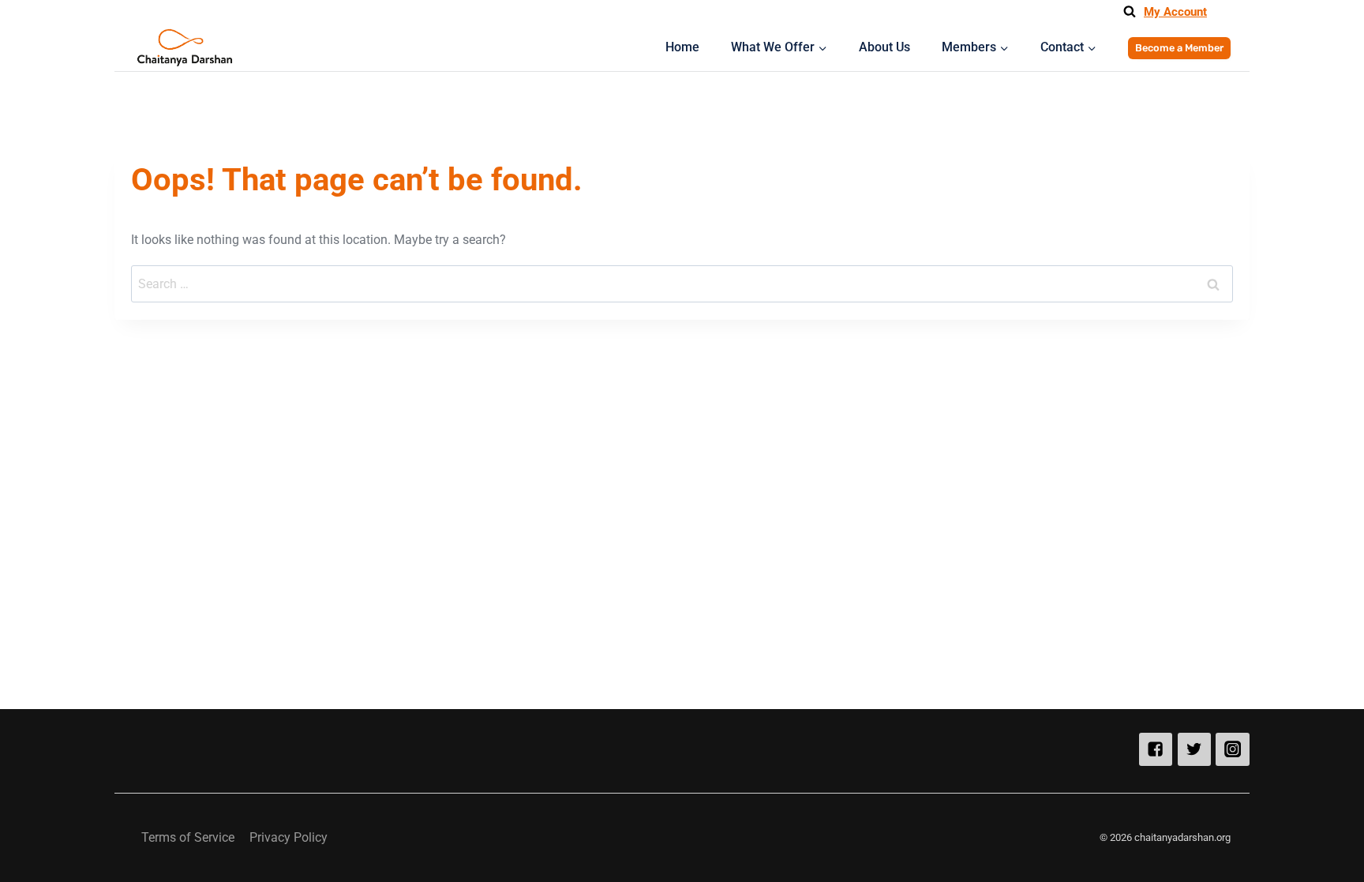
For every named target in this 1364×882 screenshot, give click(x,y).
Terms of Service (187, 837)
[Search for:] (681, 283)
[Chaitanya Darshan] (184, 47)
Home (682, 46)
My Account (1175, 12)
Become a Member (1179, 48)
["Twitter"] (1195, 750)
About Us (884, 46)
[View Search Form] (1129, 12)
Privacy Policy (288, 837)
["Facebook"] (1156, 750)
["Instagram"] (1233, 750)
